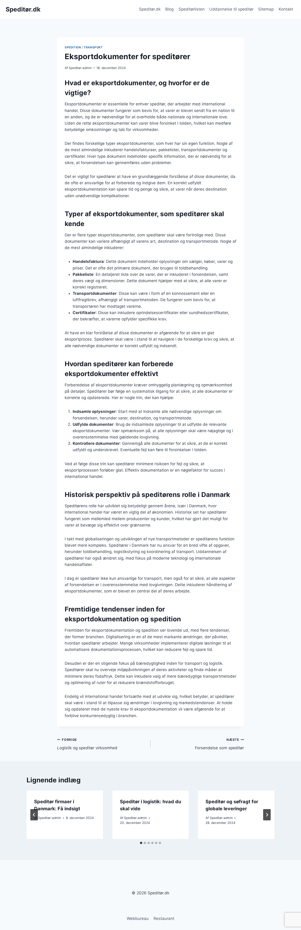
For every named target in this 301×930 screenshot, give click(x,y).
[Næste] (267, 814)
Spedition (73, 47)
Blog (169, 9)
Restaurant (164, 918)
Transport (93, 47)
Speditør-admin (80, 68)
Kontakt (286, 9)
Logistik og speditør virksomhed (87, 744)
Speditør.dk (150, 9)
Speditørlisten (191, 9)
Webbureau (138, 918)
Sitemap (266, 9)
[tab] (141, 843)
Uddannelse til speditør (231, 9)
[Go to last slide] (34, 814)
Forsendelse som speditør (219, 744)
